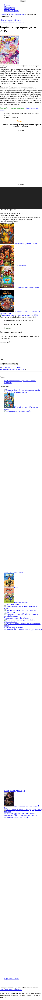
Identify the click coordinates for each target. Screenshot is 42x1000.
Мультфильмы (9, 9)
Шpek (16, 587)
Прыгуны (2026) (21, 265)
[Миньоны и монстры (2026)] (8, 315)
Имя (1, 360)
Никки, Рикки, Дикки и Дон (14, 791)
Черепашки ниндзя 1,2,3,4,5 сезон (16, 618)
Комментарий (5, 342)
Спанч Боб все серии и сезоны (15, 392)
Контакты (8, 383)
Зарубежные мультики (17, 14)
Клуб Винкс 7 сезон (11, 979)
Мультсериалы (9, 7)
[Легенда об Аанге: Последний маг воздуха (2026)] (7, 311)
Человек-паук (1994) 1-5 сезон (26, 243)
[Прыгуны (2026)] (7, 265)
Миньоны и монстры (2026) (28, 315)
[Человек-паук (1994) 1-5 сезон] (7, 243)
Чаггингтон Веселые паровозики (12, 22)
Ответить (7, 328)
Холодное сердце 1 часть (13, 572)
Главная (7, 5)
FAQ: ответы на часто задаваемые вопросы (20, 381)
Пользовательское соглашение (11, 990)
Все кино (3, 14)
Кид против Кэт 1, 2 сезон (11, 20)
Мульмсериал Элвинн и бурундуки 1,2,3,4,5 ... (21, 815)
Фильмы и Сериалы (11, 11)
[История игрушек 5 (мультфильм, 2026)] (7, 287)
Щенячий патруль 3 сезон (13, 628)
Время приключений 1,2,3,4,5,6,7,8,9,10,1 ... (17, 603)
